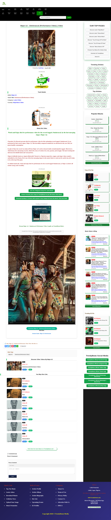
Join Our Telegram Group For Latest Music (41, 190)
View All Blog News (97, 306)
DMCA (60, 505)
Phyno (90, 79)
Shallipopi (98, 88)
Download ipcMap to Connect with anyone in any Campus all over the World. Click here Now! (41, 198)
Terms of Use (62, 492)
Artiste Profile (36, 489)
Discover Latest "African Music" (97, 36)
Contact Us (61, 499)
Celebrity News (11, 499)
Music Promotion (11, 505)
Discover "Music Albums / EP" (97, 46)
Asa (106, 97)
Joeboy (103, 68)
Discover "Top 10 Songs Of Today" (97, 43)
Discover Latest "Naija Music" (97, 29)
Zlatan (94, 71)
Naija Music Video (18, 102)
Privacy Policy (62, 495)
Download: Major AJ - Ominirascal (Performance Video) (41, 328)
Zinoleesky (91, 88)
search (69, 17)
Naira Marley (92, 76)
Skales (98, 94)
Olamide (96, 79)
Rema (97, 73)
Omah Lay (103, 79)
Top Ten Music (11, 489)
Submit (12, 476)
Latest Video (17, 100)
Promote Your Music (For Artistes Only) (97, 50)
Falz (100, 71)
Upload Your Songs (12, 502)
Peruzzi (97, 106)
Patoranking (89, 85)
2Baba (90, 68)
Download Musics (12, 495)
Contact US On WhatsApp (94, 507)
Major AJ (14, 95)
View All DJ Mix (97, 347)
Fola (105, 88)
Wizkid (103, 76)
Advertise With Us (64, 502)
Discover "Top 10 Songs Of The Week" (97, 39)
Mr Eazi (96, 85)
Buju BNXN (98, 100)
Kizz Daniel (91, 73)
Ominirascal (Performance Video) (22, 354)
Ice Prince (91, 106)
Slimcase (96, 103)
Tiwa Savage (101, 82)
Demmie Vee (90, 100)
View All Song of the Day (97, 224)
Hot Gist (34, 499)
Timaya (90, 103)
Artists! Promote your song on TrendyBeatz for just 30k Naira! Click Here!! (41, 194)
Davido (89, 71)
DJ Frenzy (103, 103)
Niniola (104, 94)
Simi (98, 76)
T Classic (89, 97)
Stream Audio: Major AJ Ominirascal (41, 333)
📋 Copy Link (23, 346)
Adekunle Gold (91, 94)
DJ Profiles (35, 505)
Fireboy (105, 71)
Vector (101, 97)
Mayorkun (103, 73)
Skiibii (105, 100)
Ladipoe (95, 97)
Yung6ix (103, 106)
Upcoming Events (37, 502)
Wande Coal (93, 82)
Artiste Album (36, 492)
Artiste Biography (37, 495)
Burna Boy (97, 68)
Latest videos (10, 492)
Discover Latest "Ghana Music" (97, 33)
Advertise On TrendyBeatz (97, 53)
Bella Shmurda (104, 85)
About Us (97, 56)
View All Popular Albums (97, 162)
